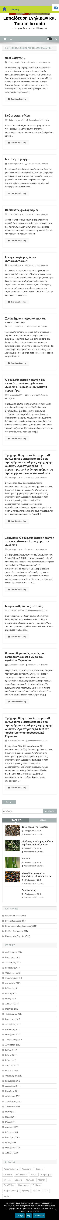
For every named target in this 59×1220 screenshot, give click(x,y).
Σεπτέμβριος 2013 (13, 978)
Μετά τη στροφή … (17, 159)
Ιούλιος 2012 (11, 1050)
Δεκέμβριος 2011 (13, 1086)
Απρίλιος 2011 (11, 1127)
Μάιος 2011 (10, 1122)
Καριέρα (18, 1180)
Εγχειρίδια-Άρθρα (13, 921)
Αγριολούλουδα (11, 1169)
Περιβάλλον (9, 1185)
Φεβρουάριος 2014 (13, 952)
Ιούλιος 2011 (11, 1112)
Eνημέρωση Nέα (12, 916)
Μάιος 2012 (10, 1060)
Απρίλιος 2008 (11, 1153)
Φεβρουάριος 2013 (13, 1014)
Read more (39, 1215)
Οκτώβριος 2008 (12, 1148)
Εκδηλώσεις (21, 1174)
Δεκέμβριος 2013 (13, 962)
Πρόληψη (37, 1185)
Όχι (28, 1215)
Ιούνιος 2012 (11, 1055)
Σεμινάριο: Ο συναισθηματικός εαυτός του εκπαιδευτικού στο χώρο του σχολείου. (29, 541)
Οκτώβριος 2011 (12, 1096)
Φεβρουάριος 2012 (13, 1076)
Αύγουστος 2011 (12, 1107)
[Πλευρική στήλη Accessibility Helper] (55, 7)
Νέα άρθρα (16, 820)
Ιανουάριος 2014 (12, 957)
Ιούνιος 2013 (11, 993)
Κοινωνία (30, 1180)
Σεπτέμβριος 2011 (13, 1101)
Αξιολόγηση (27, 1169)
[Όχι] (55, 1209)
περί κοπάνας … (15, 58)
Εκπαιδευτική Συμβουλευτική (18, 926)
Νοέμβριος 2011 (12, 1091)
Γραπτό (39, 1169)
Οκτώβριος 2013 (12, 973)
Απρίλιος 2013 (11, 1004)
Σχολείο (36, 1191)
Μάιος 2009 (10, 1142)
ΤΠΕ (46, 1191)
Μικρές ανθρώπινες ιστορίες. (24, 606)
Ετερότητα (46, 1174)
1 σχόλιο (11, 398)
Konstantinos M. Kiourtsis (40, 62)
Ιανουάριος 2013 (12, 1019)
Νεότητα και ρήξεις (17, 115)
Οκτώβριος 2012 (12, 1034)
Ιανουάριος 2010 (12, 1137)
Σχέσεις (25, 1191)
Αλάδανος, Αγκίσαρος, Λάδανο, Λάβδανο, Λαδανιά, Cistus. (37, 843)
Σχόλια (43, 820)
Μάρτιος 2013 (11, 1009)
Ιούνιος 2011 (11, 1117)
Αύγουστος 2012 (12, 1045)
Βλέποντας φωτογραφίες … (23, 210)
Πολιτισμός (23, 1185)
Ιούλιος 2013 (11, 988)
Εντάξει (19, 1215)
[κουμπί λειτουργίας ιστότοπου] (49, 38)
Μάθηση (41, 1180)
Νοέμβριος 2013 (12, 968)
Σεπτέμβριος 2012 (13, 1040)
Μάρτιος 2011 (11, 1132)
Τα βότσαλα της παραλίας (35, 827)
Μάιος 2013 (10, 999)
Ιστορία (7, 1180)
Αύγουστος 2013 (12, 983)
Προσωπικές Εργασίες (15, 936)
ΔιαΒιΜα (8, 1174)
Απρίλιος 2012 (11, 1065)
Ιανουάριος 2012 (12, 1081)
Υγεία (6, 1196)
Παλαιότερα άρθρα (11, 802)
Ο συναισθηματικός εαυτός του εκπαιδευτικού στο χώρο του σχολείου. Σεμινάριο (25, 657)
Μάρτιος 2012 (11, 1070)
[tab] (16, 820)
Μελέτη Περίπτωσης (14, 931)
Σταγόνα (26, 858)
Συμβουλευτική (11, 1191)
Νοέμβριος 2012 (12, 1029)
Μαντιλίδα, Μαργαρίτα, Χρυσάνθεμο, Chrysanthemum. (37, 875)
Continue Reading (18, 99)
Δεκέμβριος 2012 (13, 1024)
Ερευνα (34, 1174)
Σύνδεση (14, 9)
